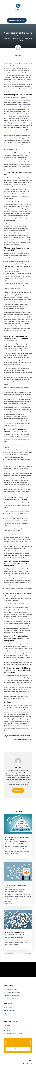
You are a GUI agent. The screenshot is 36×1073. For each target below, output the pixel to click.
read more (8, 856)
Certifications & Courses (11, 998)
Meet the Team (8, 1031)
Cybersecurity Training (10, 989)
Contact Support (8, 1007)
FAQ (20, 38)
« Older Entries (8, 953)
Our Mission (7, 1025)
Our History (7, 1028)
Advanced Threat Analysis (11, 995)
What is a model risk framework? (14, 933)
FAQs (5, 1013)
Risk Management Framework (12, 992)
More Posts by (18, 790)
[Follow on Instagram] (30, 1063)
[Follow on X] (27, 1063)
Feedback (6, 1016)
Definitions (15, 38)
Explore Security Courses (16, 20)
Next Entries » (28, 953)
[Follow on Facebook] (23, 1063)
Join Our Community (10, 1010)
